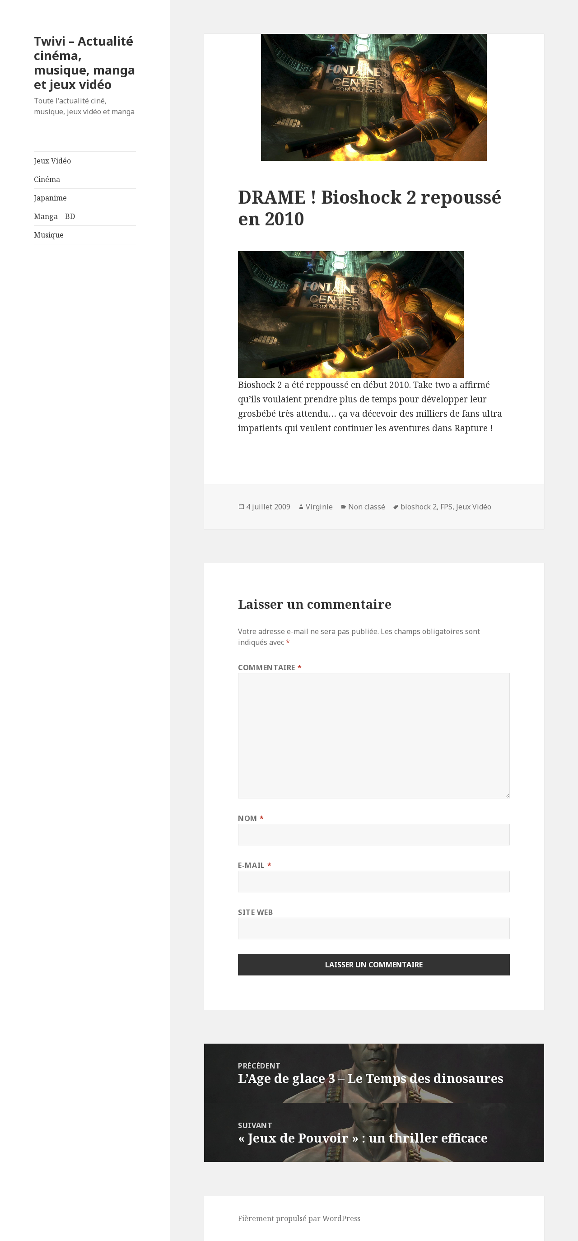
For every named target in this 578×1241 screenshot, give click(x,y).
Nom (251, 818)
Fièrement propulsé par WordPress (299, 1218)
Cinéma (47, 179)
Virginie (319, 507)
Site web (255, 912)
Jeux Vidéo (52, 161)
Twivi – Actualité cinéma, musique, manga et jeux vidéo (84, 63)
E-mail (254, 865)
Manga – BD (54, 216)
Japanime (50, 198)
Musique (49, 235)
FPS (446, 507)
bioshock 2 (419, 507)
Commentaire (270, 667)
